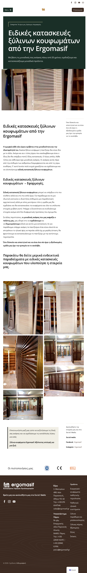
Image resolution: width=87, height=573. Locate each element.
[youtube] (79, 2)
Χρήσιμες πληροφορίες (33, 24)
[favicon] (43, 9)
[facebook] (71, 2)
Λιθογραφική (21, 563)
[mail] (83, 2)
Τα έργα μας (22, 24)
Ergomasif (77, 442)
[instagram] (75, 2)
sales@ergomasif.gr (61, 508)
